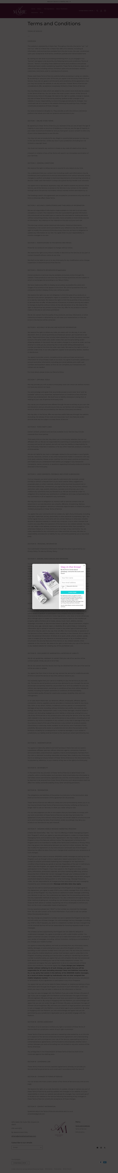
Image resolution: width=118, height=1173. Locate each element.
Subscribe (72, 592)
